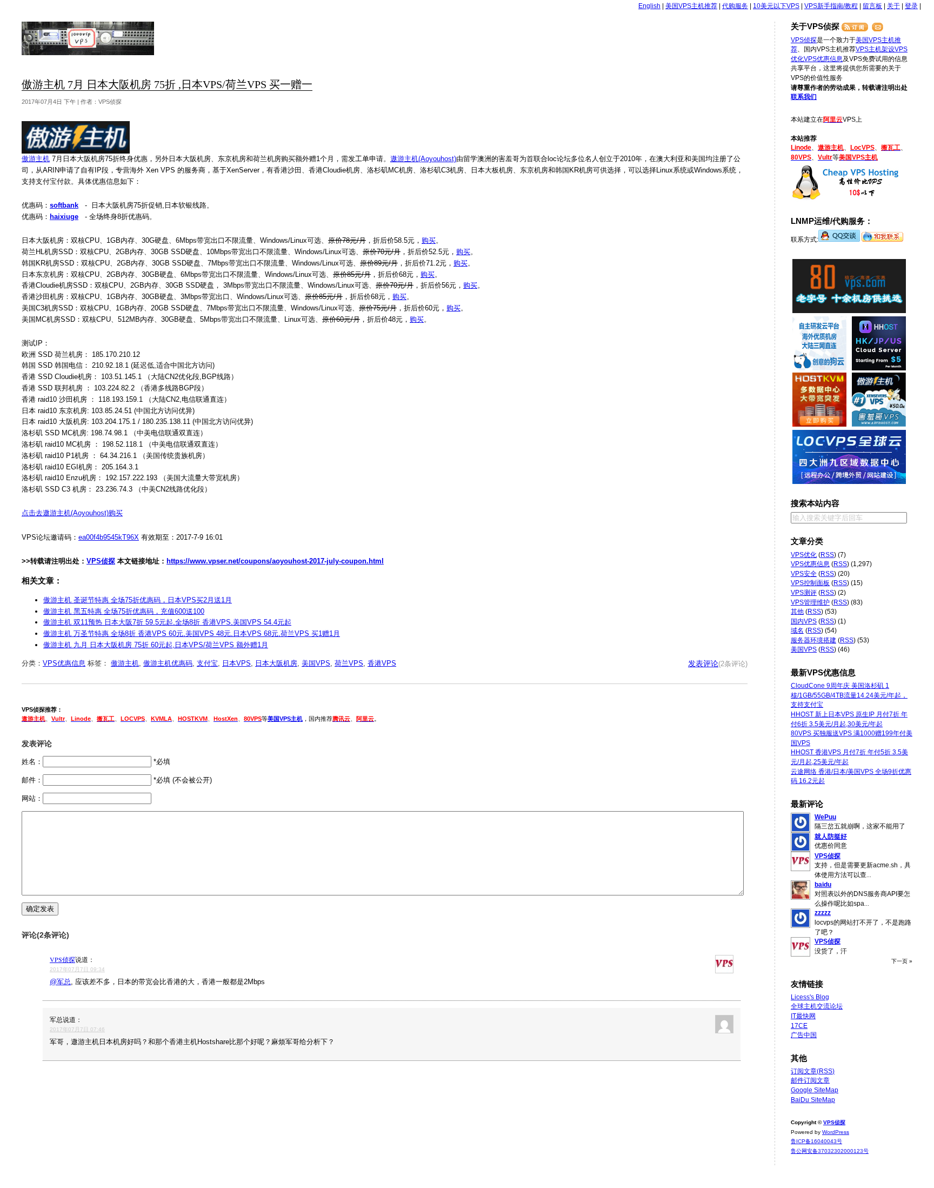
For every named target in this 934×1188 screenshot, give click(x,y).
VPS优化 (804, 555)
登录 (911, 6)
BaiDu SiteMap (813, 1100)
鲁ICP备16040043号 (816, 1141)
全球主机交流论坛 (817, 1006)
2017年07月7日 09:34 (77, 969)
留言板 (872, 6)
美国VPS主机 (285, 718)
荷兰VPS (349, 663)
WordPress (835, 1132)
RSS (827, 555)
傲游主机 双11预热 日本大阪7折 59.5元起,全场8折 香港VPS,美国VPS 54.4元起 (167, 622)
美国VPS (316, 663)
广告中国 (804, 1035)
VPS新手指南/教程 (831, 6)
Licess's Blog (810, 997)
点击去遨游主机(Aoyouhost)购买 (72, 513)
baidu (823, 884)
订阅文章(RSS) (813, 1071)
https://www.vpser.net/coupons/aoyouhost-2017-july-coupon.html (275, 561)
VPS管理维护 (810, 602)
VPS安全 (804, 574)
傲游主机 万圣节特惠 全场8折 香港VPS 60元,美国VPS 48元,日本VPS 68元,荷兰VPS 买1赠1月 (191, 633)
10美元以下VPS (776, 6)
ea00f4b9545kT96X (108, 537)
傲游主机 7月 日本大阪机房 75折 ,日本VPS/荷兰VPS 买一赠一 (167, 84)
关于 (893, 6)
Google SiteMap (814, 1090)
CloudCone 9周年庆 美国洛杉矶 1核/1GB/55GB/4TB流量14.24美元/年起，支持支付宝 (849, 695)
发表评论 (703, 663)
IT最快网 (803, 1016)
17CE (799, 1026)
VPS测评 (804, 592)
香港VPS (382, 663)
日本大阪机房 (276, 663)
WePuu (825, 817)
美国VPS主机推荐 (691, 6)
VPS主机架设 (875, 49)
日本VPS (236, 663)
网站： (32, 798)
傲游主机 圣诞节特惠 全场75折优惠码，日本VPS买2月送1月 (137, 600)
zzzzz (823, 913)
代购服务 (735, 6)
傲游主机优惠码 (167, 663)
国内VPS (804, 621)
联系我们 (804, 97)
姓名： (32, 762)
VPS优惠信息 (64, 663)
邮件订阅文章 (810, 1080)
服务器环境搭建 (813, 640)
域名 (797, 630)
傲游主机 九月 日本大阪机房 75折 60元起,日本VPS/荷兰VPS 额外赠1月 (155, 645)
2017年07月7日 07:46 (77, 1029)
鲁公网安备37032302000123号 (830, 1151)
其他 (797, 611)
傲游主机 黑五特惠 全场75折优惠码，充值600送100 (123, 611)
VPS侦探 (88, 38)
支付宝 (207, 663)
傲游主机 (36, 159)
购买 (429, 240)
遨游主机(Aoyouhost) (423, 159)
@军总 (60, 982)
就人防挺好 (831, 836)
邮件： (32, 780)
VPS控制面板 (810, 583)
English (649, 6)
